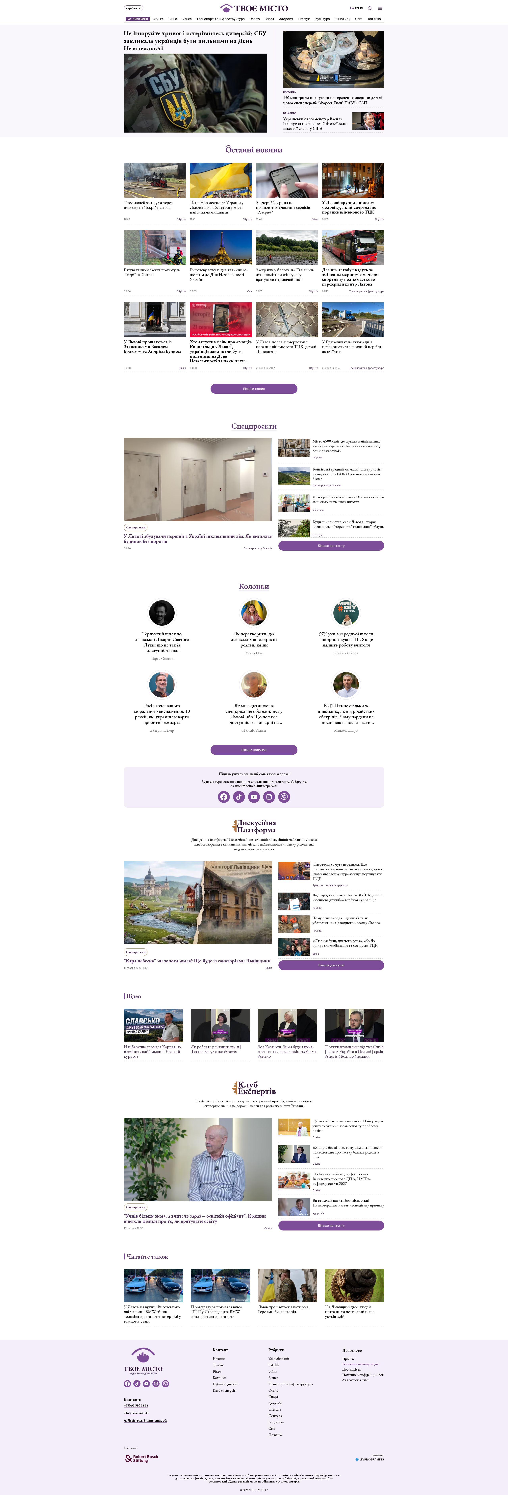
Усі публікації (137, 19)
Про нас (348, 1358)
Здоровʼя (286, 19)
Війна (172, 19)
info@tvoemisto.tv (136, 1413)
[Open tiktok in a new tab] (239, 797)
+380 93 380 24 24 (136, 1405)
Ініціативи (342, 19)
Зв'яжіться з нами (355, 1380)
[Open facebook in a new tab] (224, 797)
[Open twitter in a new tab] (284, 797)
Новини (219, 1359)
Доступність (351, 1369)
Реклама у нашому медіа (360, 1364)
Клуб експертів (224, 1390)
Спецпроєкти (254, 426)
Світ (358, 19)
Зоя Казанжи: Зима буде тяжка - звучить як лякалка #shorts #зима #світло (287, 1051)
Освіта (254, 19)
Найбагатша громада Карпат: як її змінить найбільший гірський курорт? (152, 1051)
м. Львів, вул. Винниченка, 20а (145, 1420)
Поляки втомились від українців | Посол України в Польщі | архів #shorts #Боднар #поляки (354, 1051)
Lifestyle (304, 19)
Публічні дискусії (226, 1384)
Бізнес (187, 19)
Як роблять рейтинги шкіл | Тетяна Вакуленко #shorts (216, 1049)
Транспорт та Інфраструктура (220, 19)
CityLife (158, 19)
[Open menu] (380, 8)
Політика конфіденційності (363, 1374)
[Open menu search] (370, 8)
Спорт (269, 19)
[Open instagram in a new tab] (269, 797)
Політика (374, 19)
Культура (322, 19)
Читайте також (147, 1256)
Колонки (254, 586)
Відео (134, 996)
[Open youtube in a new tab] (254, 797)
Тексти (218, 1365)
